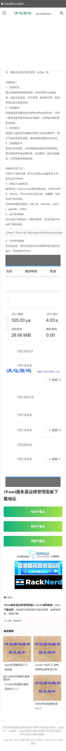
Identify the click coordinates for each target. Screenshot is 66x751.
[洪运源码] (33, 13)
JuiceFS (17, 620)
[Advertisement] (33, 44)
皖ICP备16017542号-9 (32, 740)
